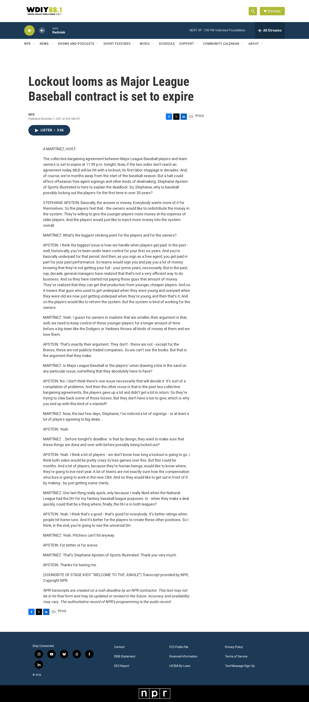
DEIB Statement (124, 656)
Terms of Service (236, 656)
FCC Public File (178, 647)
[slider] (48, 30)
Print (199, 115)
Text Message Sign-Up (240, 666)
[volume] (42, 30)
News (44, 43)
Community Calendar (221, 43)
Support (186, 43)
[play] (29, 30)
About (253, 43)
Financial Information (183, 656)
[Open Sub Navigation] (34, 43)
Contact (119, 647)
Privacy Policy (234, 647)
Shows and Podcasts (76, 43)
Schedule (167, 43)
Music (145, 43)
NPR (27, 43)
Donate (274, 11)
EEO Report (121, 666)
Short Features (117, 43)
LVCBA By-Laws (179, 666)
